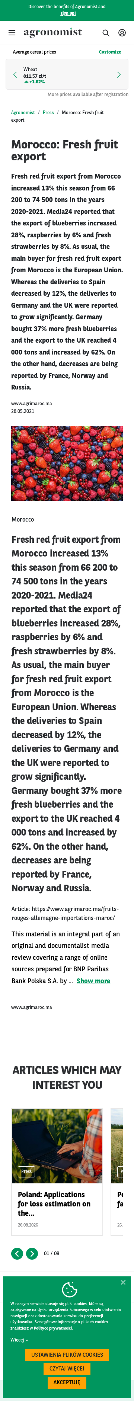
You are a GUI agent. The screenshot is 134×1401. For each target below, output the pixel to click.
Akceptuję (67, 1383)
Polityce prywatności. (53, 1329)
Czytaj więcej (67, 1369)
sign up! (68, 14)
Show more (93, 981)
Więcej (17, 1340)
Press (48, 112)
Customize (110, 52)
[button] (11, 32)
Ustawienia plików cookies (67, 1355)
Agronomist (23, 112)
